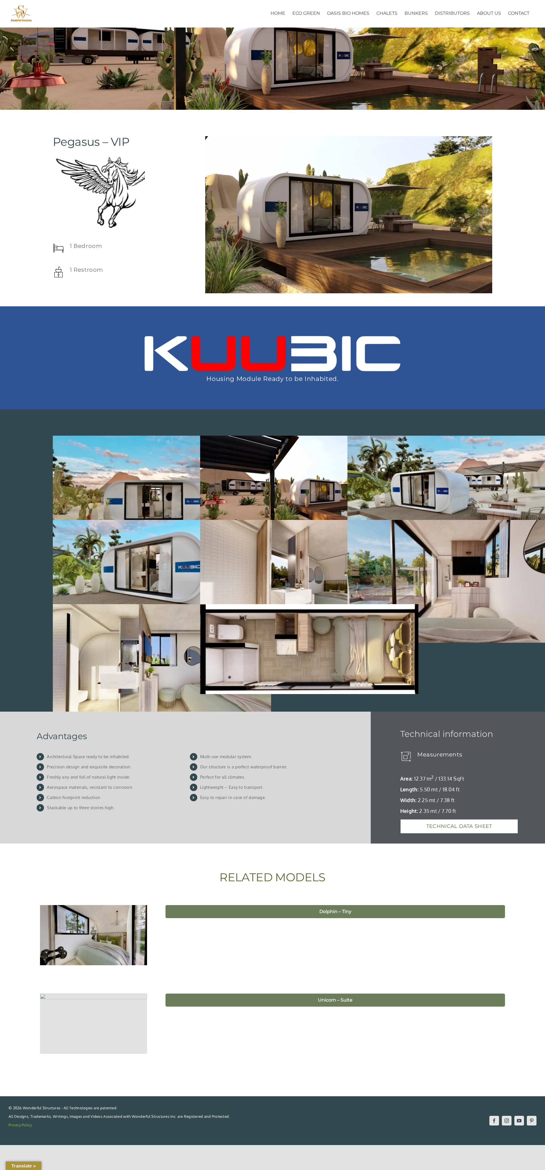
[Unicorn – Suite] (93, 1024)
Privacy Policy (20, 1125)
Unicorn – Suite (335, 1000)
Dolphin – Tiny (335, 911)
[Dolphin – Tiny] (93, 935)
